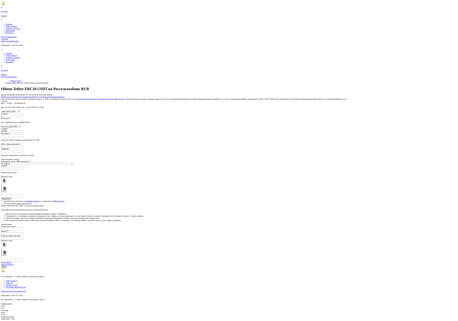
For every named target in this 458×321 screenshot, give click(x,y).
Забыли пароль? (7, 265)
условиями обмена (31, 201)
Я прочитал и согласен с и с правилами (33, 201)
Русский (4, 12)
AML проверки (58, 201)
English (4, 16)
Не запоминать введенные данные (17, 204)
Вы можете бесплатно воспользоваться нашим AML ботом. (99, 99)
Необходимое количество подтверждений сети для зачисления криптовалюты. (33, 97)
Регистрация (6, 262)
